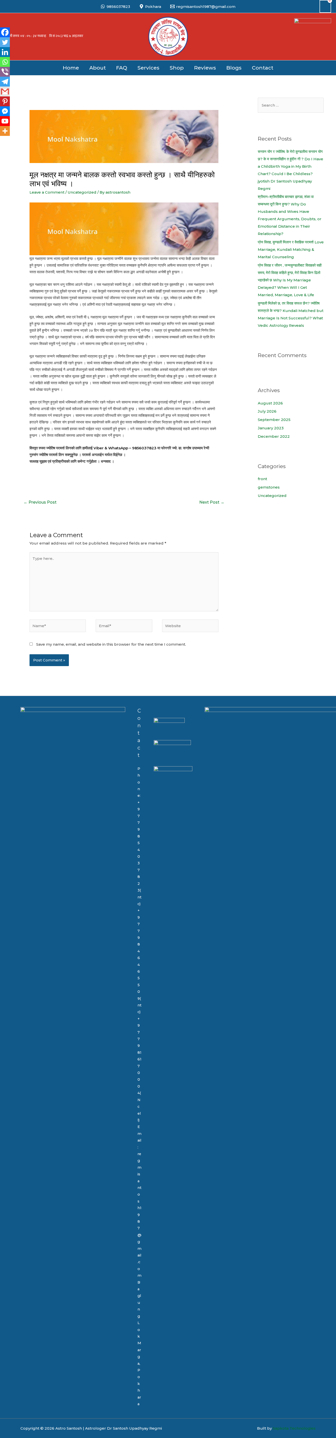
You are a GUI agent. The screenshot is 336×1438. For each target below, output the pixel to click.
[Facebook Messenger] (5, 111)
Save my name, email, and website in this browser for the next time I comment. (111, 644)
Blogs (234, 68)
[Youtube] (5, 121)
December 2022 (274, 436)
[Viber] (5, 72)
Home (71, 68)
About (97, 68)
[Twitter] (5, 42)
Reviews (205, 68)
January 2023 (271, 428)
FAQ (121, 68)
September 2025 (274, 419)
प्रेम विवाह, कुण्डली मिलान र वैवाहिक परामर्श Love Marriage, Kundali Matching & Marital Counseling (291, 249)
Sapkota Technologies (294, 1428)
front (262, 478)
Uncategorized (82, 192)
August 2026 (270, 403)
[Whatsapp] (5, 62)
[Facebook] (5, 32)
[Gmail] (5, 91)
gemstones (269, 487)
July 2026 (267, 411)
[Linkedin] (5, 52)
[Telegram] (5, 82)
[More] (5, 131)
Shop (177, 68)
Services (148, 68)
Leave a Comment (47, 192)
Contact (262, 68)
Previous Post (40, 502)
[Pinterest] (5, 101)
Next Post (211, 502)
